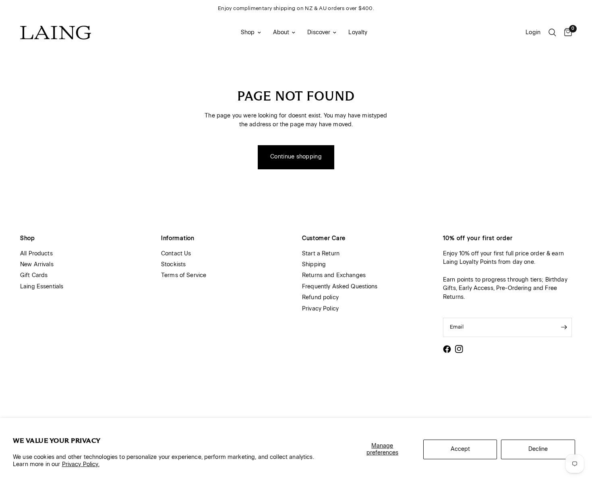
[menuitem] (251, 32)
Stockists (173, 264)
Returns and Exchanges (334, 275)
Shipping (314, 264)
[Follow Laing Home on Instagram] (459, 349)
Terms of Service (183, 275)
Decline (538, 449)
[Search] (552, 32)
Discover (318, 32)
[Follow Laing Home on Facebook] (447, 349)
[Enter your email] (564, 327)
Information (178, 238)
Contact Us (176, 253)
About (281, 32)
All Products (36, 253)
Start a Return (320, 253)
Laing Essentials (41, 286)
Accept (460, 449)
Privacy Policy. (80, 464)
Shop (248, 32)
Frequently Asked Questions (340, 286)
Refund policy (320, 297)
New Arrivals (37, 264)
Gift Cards (34, 275)
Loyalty (357, 32)
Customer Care (324, 238)
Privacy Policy (320, 308)
